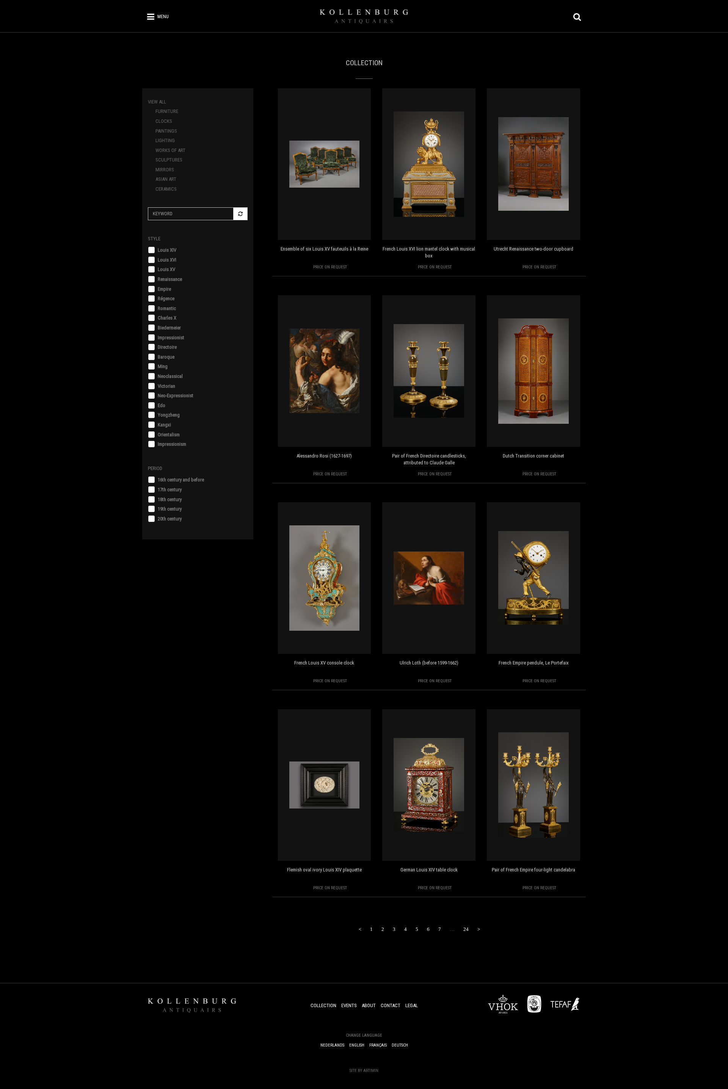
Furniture (166, 111)
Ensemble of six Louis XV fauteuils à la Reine (324, 249)
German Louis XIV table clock (429, 870)
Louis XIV (167, 250)
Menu (163, 16)
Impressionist (171, 337)
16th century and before (181, 480)
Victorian (166, 386)
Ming (163, 366)
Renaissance (170, 279)
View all (157, 102)
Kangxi (164, 425)
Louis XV (166, 269)
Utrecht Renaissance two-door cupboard (533, 249)
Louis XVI (167, 260)
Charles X (167, 318)
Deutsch (400, 1045)
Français (378, 1045)
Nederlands (332, 1045)
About (369, 1005)
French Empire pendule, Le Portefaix (534, 663)
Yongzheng (169, 415)
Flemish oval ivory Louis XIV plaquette (324, 870)
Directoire (167, 347)
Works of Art (170, 150)
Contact (390, 1005)
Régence (166, 298)
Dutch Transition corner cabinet (533, 456)
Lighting (165, 140)
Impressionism (172, 444)
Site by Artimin (364, 1070)
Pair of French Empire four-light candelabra (533, 870)
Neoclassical (170, 376)
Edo (161, 405)
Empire (164, 289)
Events (349, 1005)
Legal (411, 1005)
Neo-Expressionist (175, 395)
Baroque (166, 357)
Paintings (166, 131)
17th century (170, 489)
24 (466, 929)
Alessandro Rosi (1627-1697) (324, 456)
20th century (170, 519)
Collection (323, 1005)
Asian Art (165, 179)
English (356, 1045)
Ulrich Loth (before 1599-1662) (429, 663)
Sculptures (168, 160)
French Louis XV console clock (324, 663)
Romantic (167, 308)
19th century (170, 509)
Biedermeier (169, 328)
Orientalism (169, 434)
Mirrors (164, 169)
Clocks (163, 121)
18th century (170, 499)
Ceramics (166, 189)
